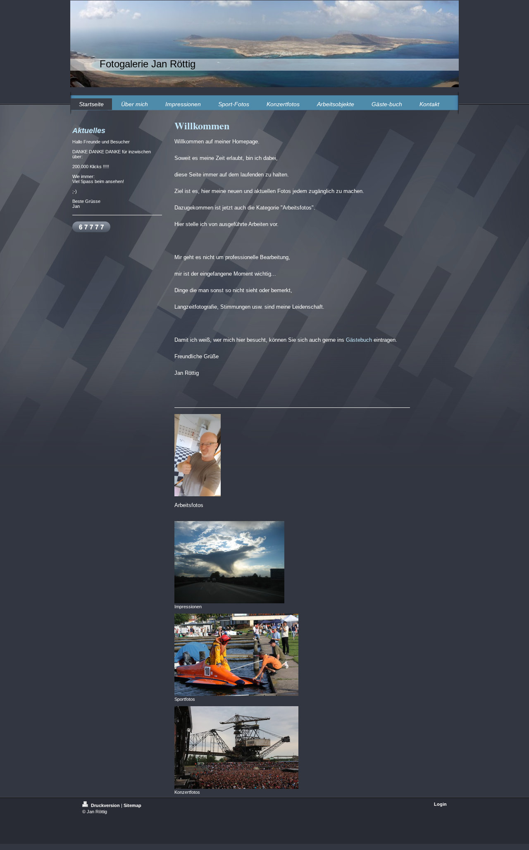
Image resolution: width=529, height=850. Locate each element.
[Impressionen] (229, 562)
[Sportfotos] (236, 655)
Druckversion (105, 805)
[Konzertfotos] (236, 747)
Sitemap (132, 805)
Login (440, 804)
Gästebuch (359, 340)
